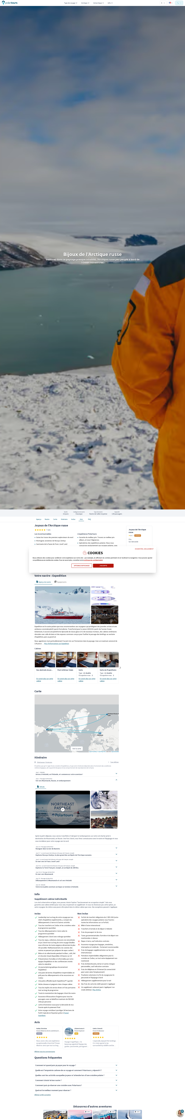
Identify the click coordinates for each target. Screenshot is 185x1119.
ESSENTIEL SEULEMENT (144, 549)
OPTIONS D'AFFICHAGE (82, 565)
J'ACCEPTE (103, 565)
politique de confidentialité (93, 560)
